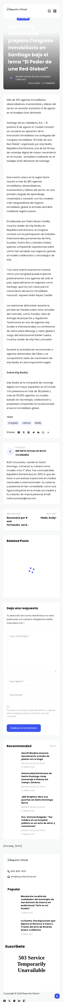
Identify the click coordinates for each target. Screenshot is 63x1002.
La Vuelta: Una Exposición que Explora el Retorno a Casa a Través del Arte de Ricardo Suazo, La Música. (38, 925)
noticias (26, 423)
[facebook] (4, 1001)
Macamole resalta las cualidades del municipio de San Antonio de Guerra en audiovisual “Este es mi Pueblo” (37, 902)
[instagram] (14, 1001)
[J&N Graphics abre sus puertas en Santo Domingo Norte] (13, 801)
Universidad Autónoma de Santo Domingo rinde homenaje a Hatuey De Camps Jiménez (36, 778)
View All (53, 746)
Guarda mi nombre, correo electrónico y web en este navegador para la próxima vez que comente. (31, 713)
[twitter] (9, 1001)
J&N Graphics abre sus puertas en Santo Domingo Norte (37, 799)
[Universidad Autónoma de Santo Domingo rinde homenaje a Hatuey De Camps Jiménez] (13, 778)
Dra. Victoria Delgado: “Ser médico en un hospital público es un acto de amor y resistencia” (38, 822)
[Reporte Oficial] (20, 11)
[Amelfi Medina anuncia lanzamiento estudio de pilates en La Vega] (13, 758)
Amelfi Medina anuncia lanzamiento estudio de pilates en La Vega (35, 756)
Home (11, 18)
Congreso (13, 423)
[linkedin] (19, 1001)
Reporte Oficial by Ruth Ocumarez (33, 76)
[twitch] (24, 1001)
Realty (38, 423)
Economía (23, 18)
